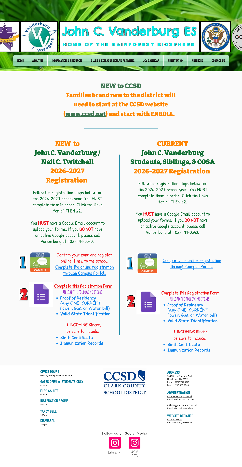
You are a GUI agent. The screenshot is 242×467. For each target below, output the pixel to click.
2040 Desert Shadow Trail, (179, 376)
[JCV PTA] (134, 443)
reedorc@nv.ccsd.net (184, 399)
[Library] (115, 443)
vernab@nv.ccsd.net (183, 422)
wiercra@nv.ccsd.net (183, 408)
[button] (37, 60)
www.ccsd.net (85, 114)
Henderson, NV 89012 (177, 379)
